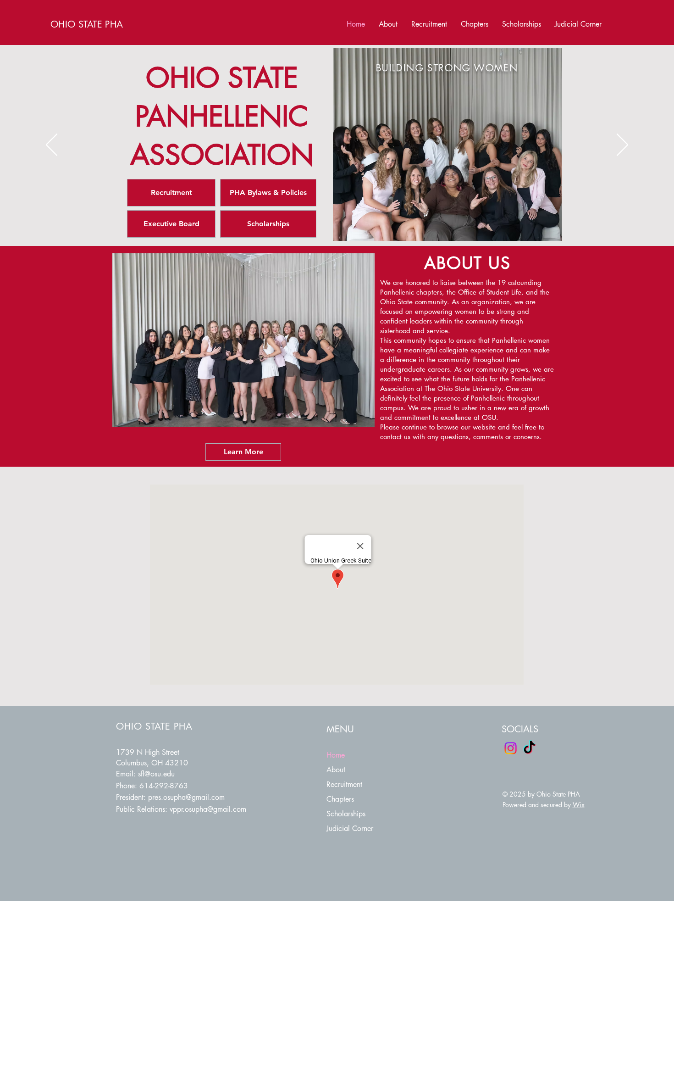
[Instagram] (511, 748)
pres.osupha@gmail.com (186, 797)
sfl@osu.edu (156, 774)
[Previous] (51, 145)
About (335, 770)
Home (335, 755)
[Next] (622, 145)
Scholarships (345, 814)
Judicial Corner (349, 828)
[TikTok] (529, 748)
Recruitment (344, 784)
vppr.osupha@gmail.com (208, 809)
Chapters (340, 799)
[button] (474, 24)
